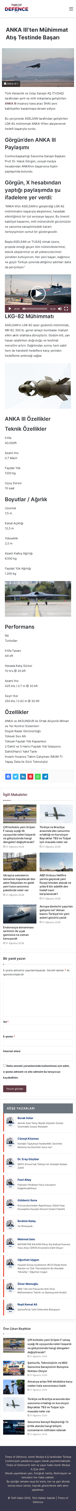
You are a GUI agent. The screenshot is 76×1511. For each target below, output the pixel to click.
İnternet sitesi (11, 1051)
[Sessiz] (60, 309)
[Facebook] (8, 777)
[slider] (35, 309)
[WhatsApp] (38, 777)
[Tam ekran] (66, 309)
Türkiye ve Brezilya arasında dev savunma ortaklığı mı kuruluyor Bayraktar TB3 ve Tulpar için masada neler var (55, 834)
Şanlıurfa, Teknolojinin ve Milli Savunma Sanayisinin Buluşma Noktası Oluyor (47, 1367)
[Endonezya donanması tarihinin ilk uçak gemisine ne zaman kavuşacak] (19, 913)
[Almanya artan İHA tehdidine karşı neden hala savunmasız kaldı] (14, 1387)
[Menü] (71, 10)
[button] (38, 293)
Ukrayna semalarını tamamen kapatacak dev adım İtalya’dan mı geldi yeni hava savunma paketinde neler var (19, 883)
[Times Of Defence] (17, 8)
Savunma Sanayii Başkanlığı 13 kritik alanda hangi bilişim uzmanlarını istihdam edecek (47, 1426)
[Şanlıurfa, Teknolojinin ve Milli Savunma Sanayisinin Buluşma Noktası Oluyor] (14, 1368)
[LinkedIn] (23, 777)
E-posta (9, 1036)
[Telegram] (45, 777)
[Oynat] (10, 309)
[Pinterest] (30, 777)
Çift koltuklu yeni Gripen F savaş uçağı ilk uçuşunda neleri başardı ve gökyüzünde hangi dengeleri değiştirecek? (19, 834)
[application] (38, 294)
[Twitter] (16, 777)
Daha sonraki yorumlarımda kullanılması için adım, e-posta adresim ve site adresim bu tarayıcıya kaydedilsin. (36, 1071)
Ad (6, 1021)
